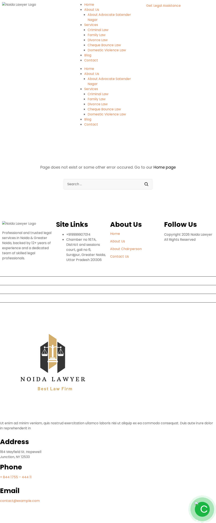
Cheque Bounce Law (104, 45)
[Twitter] (28, 516)
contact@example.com (20, 500)
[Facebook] (5, 516)
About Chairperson (126, 248)
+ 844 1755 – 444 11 (16, 477)
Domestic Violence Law (107, 50)
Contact (91, 60)
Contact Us (119, 256)
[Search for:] (108, 184)
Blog (87, 55)
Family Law (96, 34)
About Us (91, 9)
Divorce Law (98, 40)
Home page (165, 167)
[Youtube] (16, 516)
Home (89, 4)
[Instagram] (39, 516)
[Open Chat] (202, 509)
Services (91, 24)
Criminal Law (98, 29)
